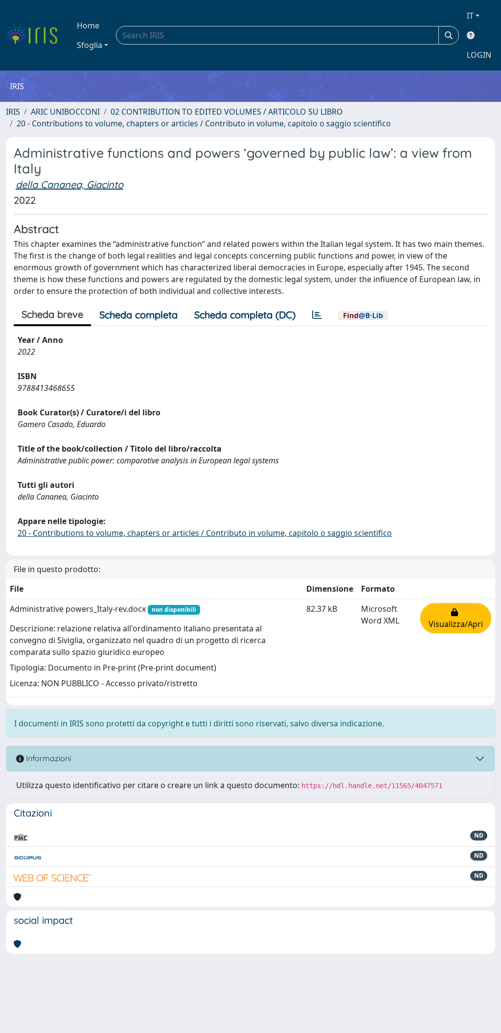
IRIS (13, 111)
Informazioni (47, 758)
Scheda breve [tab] (52, 314)
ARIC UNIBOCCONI (65, 111)
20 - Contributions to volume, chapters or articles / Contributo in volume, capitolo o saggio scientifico (204, 123)
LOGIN (479, 54)
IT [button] (470, 15)
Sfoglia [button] (89, 45)
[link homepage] (35, 35)
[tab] (317, 315)
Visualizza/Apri (456, 618)
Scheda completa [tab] (138, 315)
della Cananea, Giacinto (69, 184)
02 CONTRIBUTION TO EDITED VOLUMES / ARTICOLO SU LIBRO (227, 111)
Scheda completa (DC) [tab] (245, 315)
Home (88, 25)
